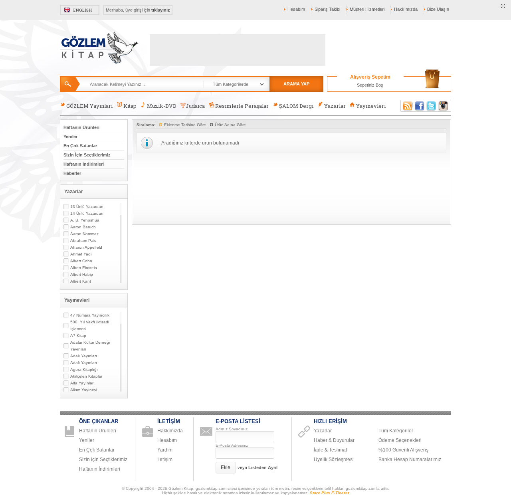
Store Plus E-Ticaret (329, 493)
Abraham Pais (83, 240)
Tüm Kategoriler (395, 431)
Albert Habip (81, 274)
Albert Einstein (83, 267)
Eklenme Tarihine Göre (185, 125)
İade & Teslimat (330, 450)
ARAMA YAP (296, 83)
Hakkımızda (406, 9)
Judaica (195, 105)
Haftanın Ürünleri (81, 127)
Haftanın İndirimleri (83, 164)
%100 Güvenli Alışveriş (403, 450)
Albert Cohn (81, 261)
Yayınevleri (371, 105)
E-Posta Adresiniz (232, 445)
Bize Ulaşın (438, 9)
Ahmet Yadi (80, 254)
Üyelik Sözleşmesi (334, 459)
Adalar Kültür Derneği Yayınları (90, 345)
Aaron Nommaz (84, 234)
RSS (406, 106)
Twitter (432, 106)
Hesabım (296, 9)
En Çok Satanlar (80, 145)
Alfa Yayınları (82, 383)
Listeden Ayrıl (262, 467)
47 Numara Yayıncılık (89, 315)
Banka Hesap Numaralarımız (409, 459)
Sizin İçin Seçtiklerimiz (87, 154)
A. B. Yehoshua (84, 220)
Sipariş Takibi (327, 9)
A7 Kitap (78, 335)
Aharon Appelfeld (86, 247)
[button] (226, 467)
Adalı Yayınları (83, 356)
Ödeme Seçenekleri (400, 440)
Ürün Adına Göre (230, 125)
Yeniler (70, 136)
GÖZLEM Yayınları (89, 105)
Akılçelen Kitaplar (86, 376)
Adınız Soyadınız (232, 429)
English (79, 10)
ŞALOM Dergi (296, 105)
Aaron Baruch (83, 227)
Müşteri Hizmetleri (367, 9)
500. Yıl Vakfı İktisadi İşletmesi (89, 325)
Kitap (130, 105)
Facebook (420, 106)
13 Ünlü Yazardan (86, 206)
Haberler (72, 173)
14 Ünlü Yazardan (86, 213)
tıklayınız (160, 10)
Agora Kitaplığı (84, 369)
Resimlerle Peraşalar (242, 105)
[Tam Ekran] (503, 6)
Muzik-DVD (161, 105)
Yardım (164, 450)
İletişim (164, 459)
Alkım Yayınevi (83, 390)
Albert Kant (80, 281)
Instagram (444, 106)
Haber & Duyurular (334, 440)
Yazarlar (335, 105)
